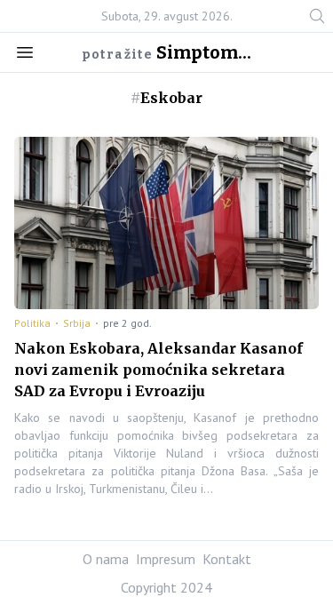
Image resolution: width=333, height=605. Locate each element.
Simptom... (203, 52)
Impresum (165, 559)
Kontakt (226, 559)
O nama (106, 559)
